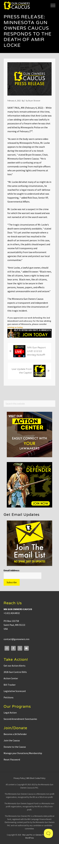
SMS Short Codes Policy (35, 778)
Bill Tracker (10, 684)
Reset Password (12, 759)
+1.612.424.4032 (12, 613)
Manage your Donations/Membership (23, 753)
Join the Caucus (12, 740)
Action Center (11, 678)
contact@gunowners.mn (16, 639)
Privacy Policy (19, 778)
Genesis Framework (43, 835)
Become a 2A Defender (15, 734)
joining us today (15, 327)
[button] (53, 5)
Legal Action (10, 712)
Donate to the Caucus (15, 746)
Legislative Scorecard (15, 691)
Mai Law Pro (27, 835)
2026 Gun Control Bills (15, 671)
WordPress (29, 838)
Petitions (8, 697)
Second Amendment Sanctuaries (20, 718)
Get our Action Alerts (14, 665)
